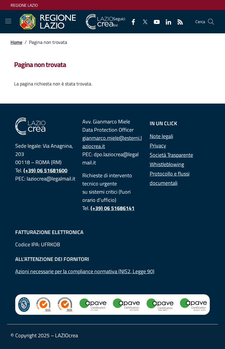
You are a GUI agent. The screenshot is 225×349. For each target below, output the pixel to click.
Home (16, 42)
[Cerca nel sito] (210, 21)
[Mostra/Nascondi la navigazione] (8, 21)
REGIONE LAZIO (24, 5)
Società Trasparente (171, 155)
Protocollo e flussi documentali (170, 178)
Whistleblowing (167, 164)
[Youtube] (154, 21)
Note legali (161, 136)
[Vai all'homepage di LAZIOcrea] (66, 22)
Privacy (158, 145)
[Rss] (178, 21)
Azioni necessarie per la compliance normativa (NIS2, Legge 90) (84, 271)
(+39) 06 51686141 (112, 208)
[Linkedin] (166, 21)
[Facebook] (131, 21)
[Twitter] (143, 21)
